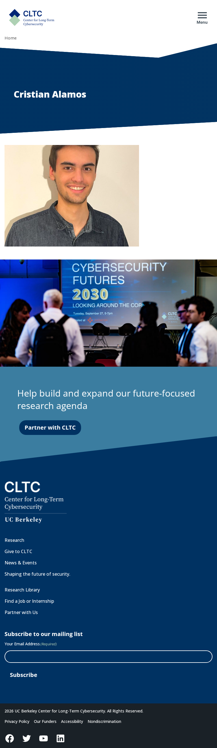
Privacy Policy (17, 721)
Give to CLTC (18, 551)
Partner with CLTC (50, 427)
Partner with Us (21, 612)
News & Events (21, 563)
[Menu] (202, 15)
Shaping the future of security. (37, 574)
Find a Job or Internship (29, 601)
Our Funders (45, 721)
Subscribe (23, 675)
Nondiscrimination (104, 721)
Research (14, 540)
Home (11, 38)
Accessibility (72, 721)
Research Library (22, 590)
